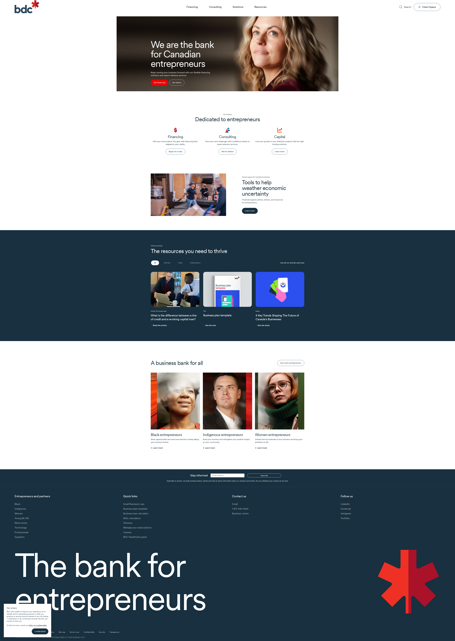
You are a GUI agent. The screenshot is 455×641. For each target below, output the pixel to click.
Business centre (240, 513)
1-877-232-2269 (240, 508)
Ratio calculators (132, 518)
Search (407, 6)
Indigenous (20, 508)
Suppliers (20, 536)
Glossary (127, 522)
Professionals (21, 532)
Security (102, 632)
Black (17, 503)
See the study (264, 325)
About (404, 2)
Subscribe (264, 476)
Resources (260, 7)
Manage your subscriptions (137, 527)
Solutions (238, 7)
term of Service (74, 637)
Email (235, 503)
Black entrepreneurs (166, 434)
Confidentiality (89, 632)
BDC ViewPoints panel (135, 536)
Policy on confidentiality (38, 625)
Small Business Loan (133, 503)
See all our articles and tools (292, 263)
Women (19, 513)
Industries (394, 2)
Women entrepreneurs (272, 434)
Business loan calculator (135, 513)
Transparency (114, 632)
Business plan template (217, 315)
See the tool (210, 325)
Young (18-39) (22, 518)
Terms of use (74, 632)
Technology (21, 527)
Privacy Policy (60, 637)
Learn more (158, 448)
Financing (192, 7)
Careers (414, 2)
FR (439, 2)
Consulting (215, 7)
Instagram (346, 513)
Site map (62, 632)
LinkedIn (345, 503)
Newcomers (21, 522)
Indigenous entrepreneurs (223, 434)
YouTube (345, 518)
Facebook (346, 508)
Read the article (160, 325)
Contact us (426, 2)
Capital (279, 136)
